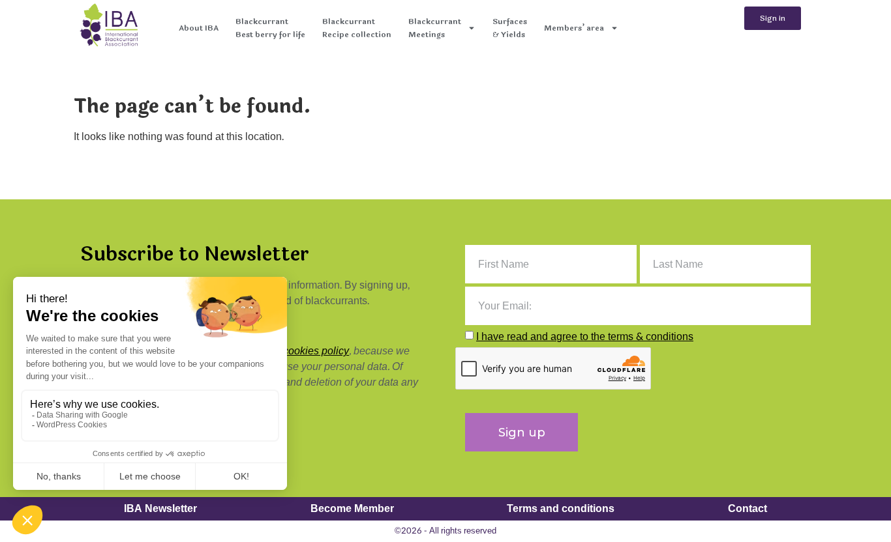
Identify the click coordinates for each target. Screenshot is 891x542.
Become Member (352, 508)
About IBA (199, 28)
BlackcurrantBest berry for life (270, 28)
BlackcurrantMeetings (434, 28)
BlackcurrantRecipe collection (356, 28)
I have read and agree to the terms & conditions (584, 336)
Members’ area (574, 28)
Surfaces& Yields (509, 28)
